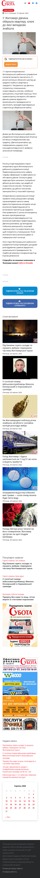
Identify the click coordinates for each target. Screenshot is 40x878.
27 (20, 808)
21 (24, 804)
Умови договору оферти (13, 868)
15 (29, 801)
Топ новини (20, 560)
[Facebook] (33, 3)
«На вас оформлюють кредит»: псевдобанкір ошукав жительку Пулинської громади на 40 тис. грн (17, 769)
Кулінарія (6, 594)
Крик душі (19, 576)
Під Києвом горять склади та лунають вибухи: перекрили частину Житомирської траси (18, 348)
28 (24, 808)
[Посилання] (8, 3)
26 (15, 808)
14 (24, 801)
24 (6, 808)
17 (6, 804)
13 (20, 801)
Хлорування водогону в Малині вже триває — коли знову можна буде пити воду (19, 495)
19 (15, 804)
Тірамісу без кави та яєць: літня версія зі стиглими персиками (19, 598)
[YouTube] (29, 3)
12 (15, 801)
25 (11, 808)
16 (33, 801)
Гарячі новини (9, 560)
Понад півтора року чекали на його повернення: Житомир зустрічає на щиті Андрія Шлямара (18, 532)
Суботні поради (17, 594)
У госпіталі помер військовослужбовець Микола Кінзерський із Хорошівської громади (18, 385)
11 (11, 801)
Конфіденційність (10, 872)
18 (11, 804)
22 (29, 804)
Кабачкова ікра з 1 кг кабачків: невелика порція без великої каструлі (19, 776)
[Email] (25, 3)
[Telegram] (36, 3)
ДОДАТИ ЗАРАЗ (11, 64)
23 (33, 804)
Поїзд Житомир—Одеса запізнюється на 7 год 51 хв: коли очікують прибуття (20, 459)
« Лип (7, 817)
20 (20, 804)
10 (6, 801)
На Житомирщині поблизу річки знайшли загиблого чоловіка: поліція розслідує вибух (19, 423)
